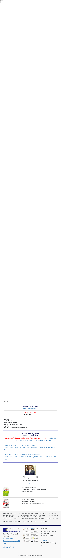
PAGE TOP (58, 539)
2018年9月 (6, 401)
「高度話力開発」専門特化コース (30, 408)
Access (45, 540)
